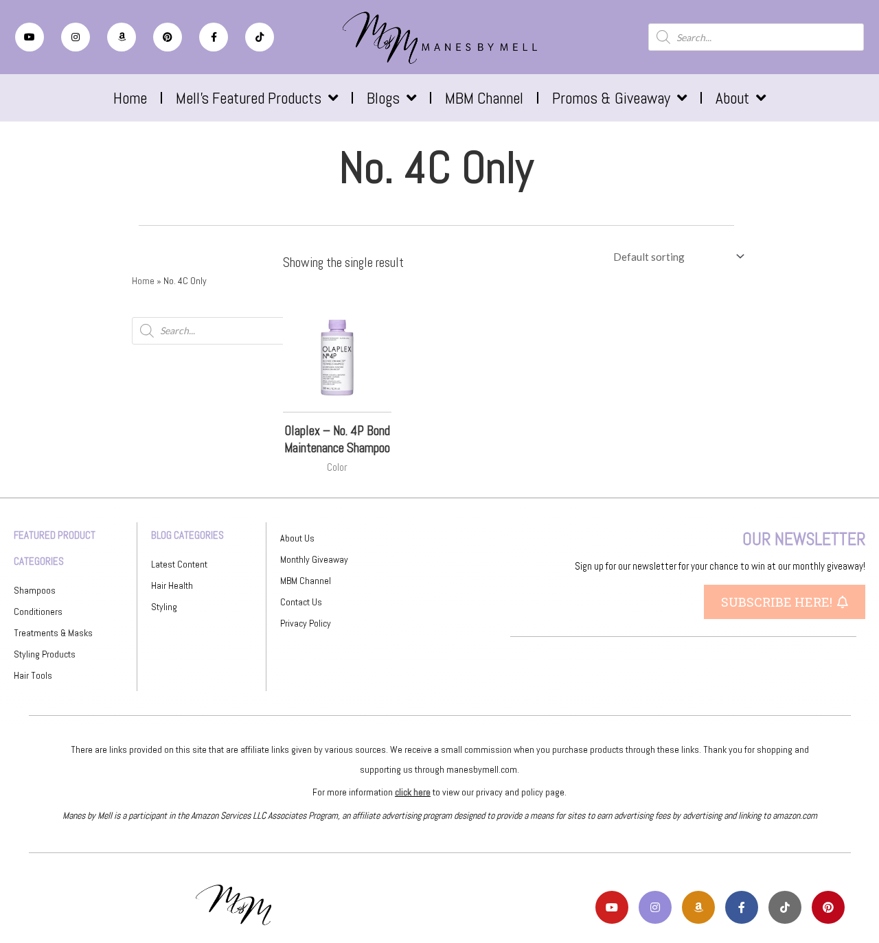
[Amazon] (121, 37)
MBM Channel (484, 98)
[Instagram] (75, 37)
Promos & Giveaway (611, 98)
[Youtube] (29, 37)
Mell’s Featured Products (248, 98)
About (732, 98)
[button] (784, 602)
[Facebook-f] (213, 37)
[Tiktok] (259, 37)
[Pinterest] (167, 37)
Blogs (383, 98)
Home (130, 98)
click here (413, 792)
